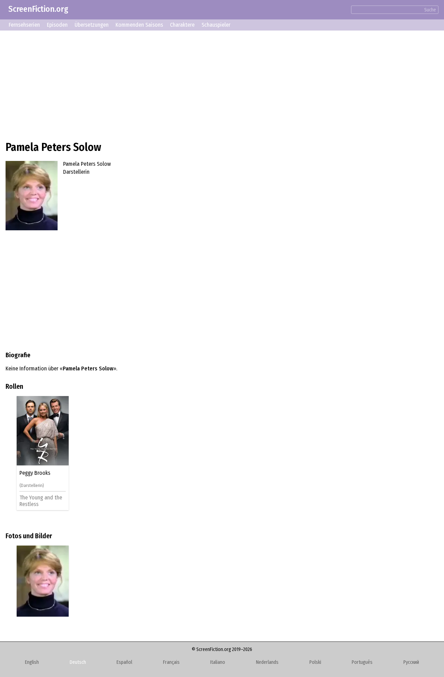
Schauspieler (216, 25)
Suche (430, 10)
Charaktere (182, 25)
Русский (411, 662)
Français (171, 662)
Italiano (217, 662)
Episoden (57, 25)
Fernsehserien (24, 25)
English (32, 662)
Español (124, 662)
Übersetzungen (92, 25)
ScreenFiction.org (38, 9)
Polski (315, 662)
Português (362, 662)
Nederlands (267, 662)
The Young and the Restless (40, 500)
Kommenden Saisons (139, 25)
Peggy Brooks (34, 473)
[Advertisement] (214, 84)
